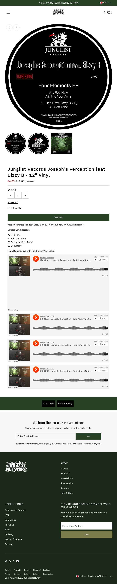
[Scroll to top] (111, 576)
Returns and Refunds (15, 510)
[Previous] (9, 27)
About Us (9, 524)
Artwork (65, 488)
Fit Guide (16, 208)
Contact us (10, 519)
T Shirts (64, 468)
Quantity (12, 189)
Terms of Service (13, 539)
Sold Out (58, 217)
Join (88, 436)
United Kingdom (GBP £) (91, 576)
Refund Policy (65, 403)
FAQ (7, 514)
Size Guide (13, 202)
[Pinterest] (13, 561)
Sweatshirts (67, 478)
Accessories (67, 483)
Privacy (8, 544)
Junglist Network (32, 577)
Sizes (7, 529)
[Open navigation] (17, 12)
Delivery (9, 534)
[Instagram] (9, 561)
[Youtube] (17, 561)
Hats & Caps (67, 493)
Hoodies (65, 473)
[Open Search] (104, 12)
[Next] (16, 27)
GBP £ (106, 2)
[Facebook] (6, 561)
